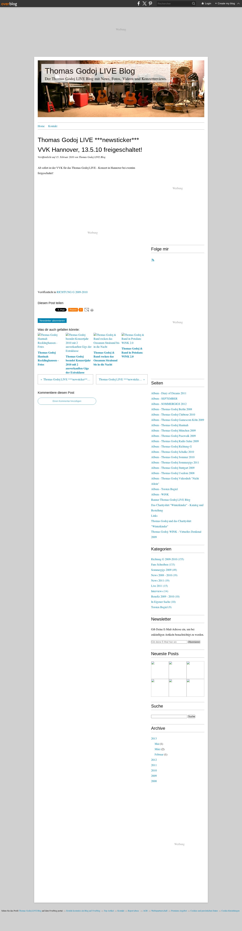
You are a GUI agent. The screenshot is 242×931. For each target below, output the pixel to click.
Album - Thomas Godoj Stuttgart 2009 (173, 467)
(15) (159, 586)
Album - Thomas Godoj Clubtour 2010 (173, 414)
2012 (154, 759)
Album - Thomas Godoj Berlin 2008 (171, 409)
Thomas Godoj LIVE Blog (90, 70)
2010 (154, 770)
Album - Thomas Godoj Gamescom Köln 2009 (177, 420)
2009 (154, 775)
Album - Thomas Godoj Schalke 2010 (172, 452)
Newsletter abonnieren (52, 320)
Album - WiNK (160, 494)
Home (41, 126)
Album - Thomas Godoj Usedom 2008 (173, 473)
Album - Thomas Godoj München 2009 (173, 430)
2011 (154, 765)
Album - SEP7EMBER (164, 398)
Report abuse (133, 910)
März (158, 749)
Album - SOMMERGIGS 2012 (169, 404)
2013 (154, 738)
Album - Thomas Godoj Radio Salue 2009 (175, 441)
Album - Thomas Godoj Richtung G (171, 446)
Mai (157, 744)
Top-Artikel (109, 910)
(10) (165, 596)
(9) (161, 607)
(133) (163, 564)
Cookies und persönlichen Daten (204, 910)
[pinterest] (150, 3)
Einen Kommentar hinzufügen (67, 401)
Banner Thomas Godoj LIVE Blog (170, 499)
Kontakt (52, 126)
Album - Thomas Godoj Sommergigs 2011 (175, 462)
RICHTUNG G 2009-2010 (72, 292)
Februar (159, 754)
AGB (145, 910)
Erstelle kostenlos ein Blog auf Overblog (83, 910)
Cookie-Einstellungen (230, 910)
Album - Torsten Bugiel (164, 489)
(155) (167, 559)
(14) (159, 591)
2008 (154, 781)
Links (154, 515)
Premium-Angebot (179, 910)
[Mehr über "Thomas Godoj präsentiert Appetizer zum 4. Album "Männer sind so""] (195, 670)
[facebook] (138, 3)
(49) (164, 570)
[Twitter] (144, 3)
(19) (164, 575)
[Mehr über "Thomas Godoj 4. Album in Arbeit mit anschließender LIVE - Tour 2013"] (160, 688)
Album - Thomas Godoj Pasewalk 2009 (173, 436)
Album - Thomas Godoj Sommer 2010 (173, 457)
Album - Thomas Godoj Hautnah (169, 425)
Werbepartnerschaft (159, 910)
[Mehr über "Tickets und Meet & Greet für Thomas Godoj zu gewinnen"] (160, 670)
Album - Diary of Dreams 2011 (168, 393)
